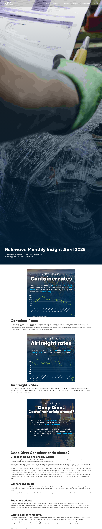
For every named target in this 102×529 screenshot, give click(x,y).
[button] (56, 3)
